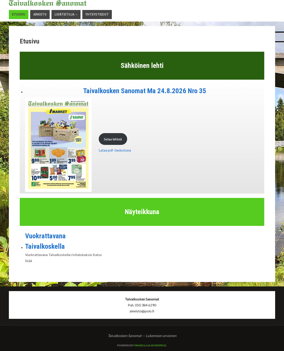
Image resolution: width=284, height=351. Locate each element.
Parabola (141, 345)
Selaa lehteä (113, 139)
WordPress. (159, 345)
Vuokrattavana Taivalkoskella (45, 241)
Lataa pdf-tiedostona (115, 150)
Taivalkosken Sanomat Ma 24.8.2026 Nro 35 (144, 91)
